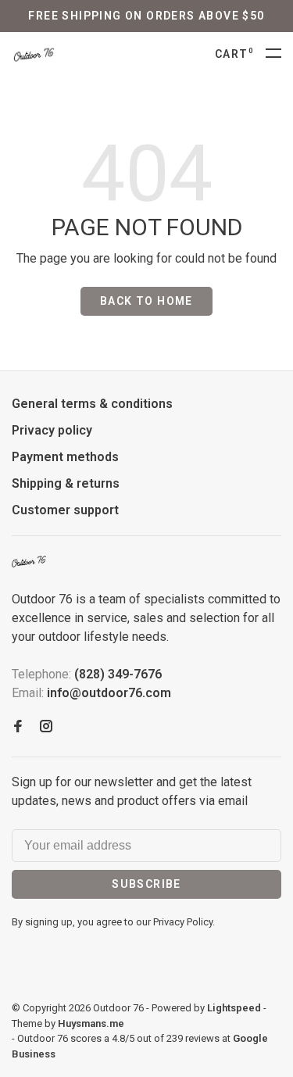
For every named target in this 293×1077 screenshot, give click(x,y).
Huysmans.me (91, 1023)
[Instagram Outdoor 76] (46, 727)
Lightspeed (234, 1008)
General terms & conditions (92, 403)
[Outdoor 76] (29, 561)
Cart (234, 54)
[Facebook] (18, 727)
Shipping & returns (66, 483)
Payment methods (65, 456)
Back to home (146, 301)
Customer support (65, 510)
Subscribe (146, 884)
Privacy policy (52, 430)
